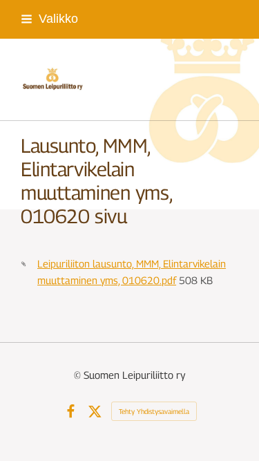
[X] (95, 411)
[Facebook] (71, 411)
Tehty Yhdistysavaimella (154, 411)
